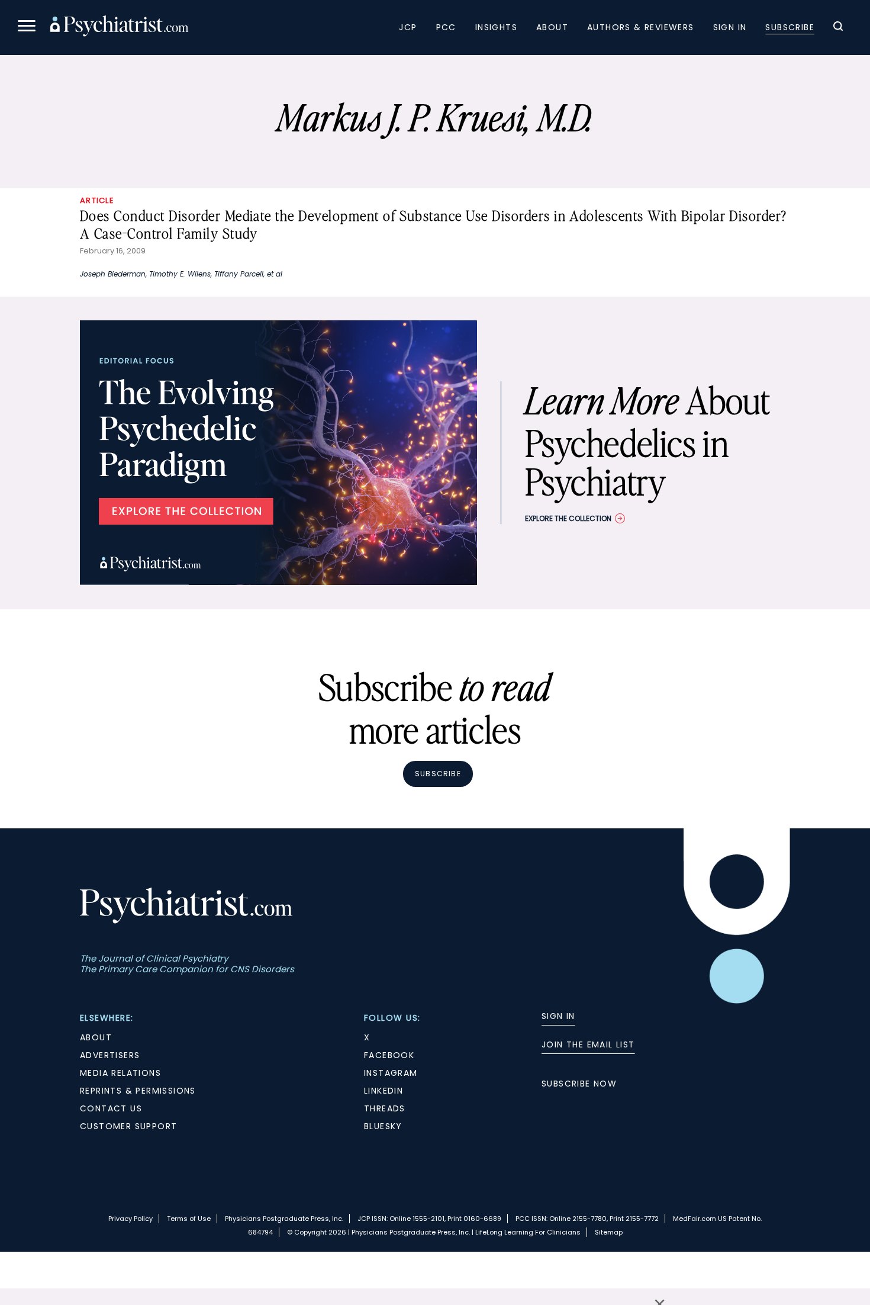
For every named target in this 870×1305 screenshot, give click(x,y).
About (552, 27)
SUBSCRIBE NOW (579, 1083)
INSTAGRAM (391, 1073)
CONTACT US (111, 1108)
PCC (446, 27)
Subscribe (789, 27)
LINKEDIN (383, 1091)
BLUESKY (383, 1126)
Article (97, 200)
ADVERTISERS (110, 1055)
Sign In (730, 27)
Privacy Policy (130, 1218)
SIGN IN (558, 1016)
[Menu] (27, 27)
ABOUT (96, 1037)
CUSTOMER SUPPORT (128, 1126)
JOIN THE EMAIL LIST (588, 1044)
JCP (408, 27)
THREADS (384, 1108)
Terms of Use (189, 1218)
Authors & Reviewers (640, 27)
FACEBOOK (389, 1055)
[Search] (838, 28)
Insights (496, 27)
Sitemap (609, 1232)
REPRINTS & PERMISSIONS (138, 1091)
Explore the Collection (568, 518)
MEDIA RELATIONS (120, 1073)
